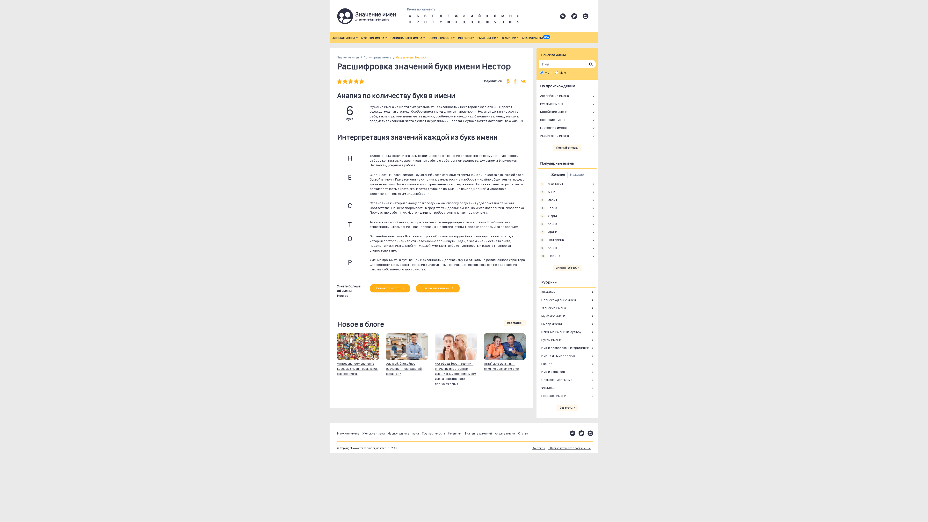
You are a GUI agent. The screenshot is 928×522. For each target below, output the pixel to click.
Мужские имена (373, 38)
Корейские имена (553, 112)
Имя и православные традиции (565, 348)
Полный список (566, 147)
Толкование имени (436, 288)
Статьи (523, 433)
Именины (465, 38)
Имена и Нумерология (558, 356)
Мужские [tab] (577, 174)
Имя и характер (553, 372)
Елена (549, 208)
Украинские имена (554, 136)
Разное (546, 364)
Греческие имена (553, 128)
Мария (549, 200)
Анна (548, 192)
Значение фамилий (478, 433)
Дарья (549, 216)
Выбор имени (487, 38)
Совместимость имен (557, 380)
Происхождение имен (558, 300)
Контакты (538, 448)
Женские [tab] (558, 174)
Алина (549, 224)
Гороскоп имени (553, 396)
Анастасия (552, 184)
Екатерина (553, 240)
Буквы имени (551, 340)
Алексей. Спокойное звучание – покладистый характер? (404, 369)
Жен (547, 72)
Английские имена (554, 96)
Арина (549, 248)
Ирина (549, 232)
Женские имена (343, 38)
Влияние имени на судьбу (561, 332)
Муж (562, 72)
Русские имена (551, 104)
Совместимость (440, 38)
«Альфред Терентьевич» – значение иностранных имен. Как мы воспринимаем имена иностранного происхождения (455, 374)
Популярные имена (377, 57)
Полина (551, 256)
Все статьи (514, 323)
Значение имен (348, 57)
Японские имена (552, 120)
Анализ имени (535, 38)
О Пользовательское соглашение (569, 448)
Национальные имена (407, 38)
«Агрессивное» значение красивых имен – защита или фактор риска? (357, 369)
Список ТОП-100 (567, 267)
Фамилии (509, 38)
